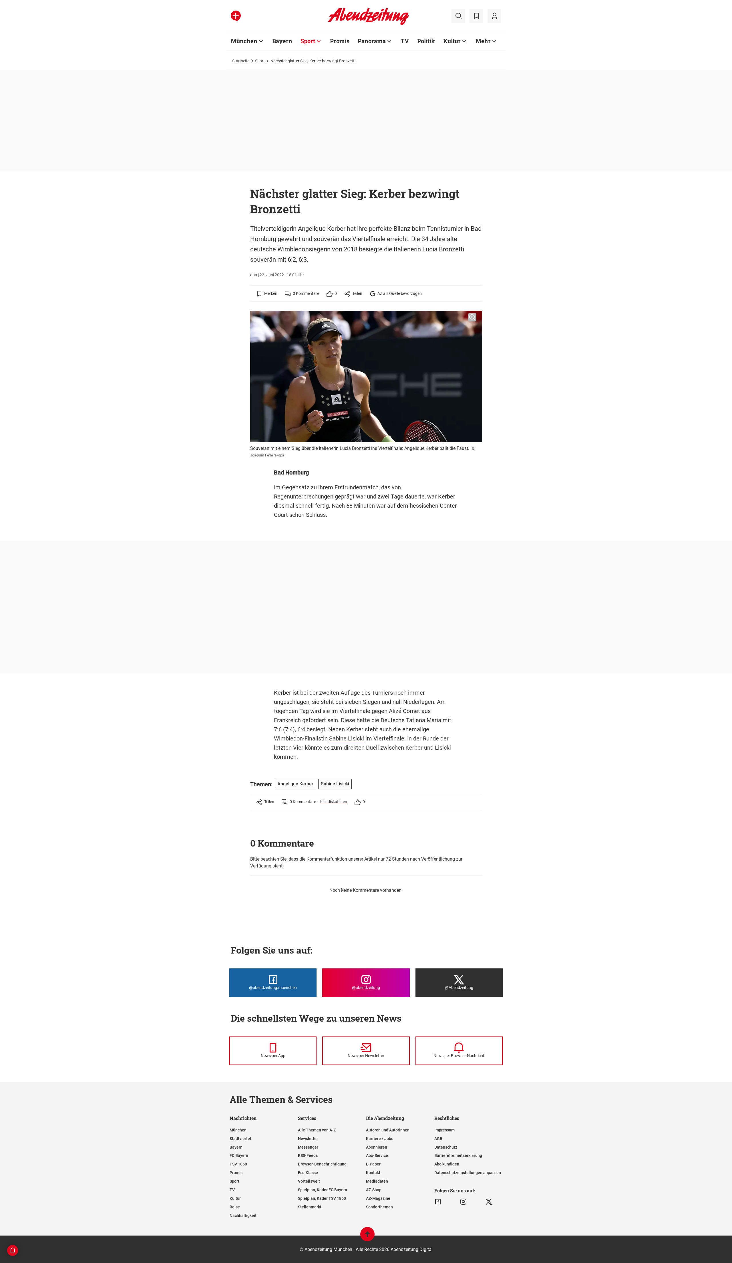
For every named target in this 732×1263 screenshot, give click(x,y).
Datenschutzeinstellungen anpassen (467, 1172)
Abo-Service (377, 1155)
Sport (308, 41)
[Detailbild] (472, 317)
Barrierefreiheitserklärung (458, 1155)
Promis (339, 41)
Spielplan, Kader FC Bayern (322, 1189)
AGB (438, 1138)
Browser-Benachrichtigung (322, 1164)
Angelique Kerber (295, 784)
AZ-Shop (373, 1189)
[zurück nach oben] (367, 1236)
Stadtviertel (240, 1138)
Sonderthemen (379, 1207)
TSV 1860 (238, 1164)
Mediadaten (377, 1181)
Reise (235, 1207)
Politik (426, 41)
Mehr (483, 41)
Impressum (444, 1130)
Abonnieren (376, 1147)
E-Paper (373, 1164)
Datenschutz (445, 1147)
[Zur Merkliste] (476, 16)
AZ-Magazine (378, 1198)
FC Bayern (239, 1155)
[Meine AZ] (494, 16)
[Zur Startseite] (368, 24)
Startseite (240, 61)
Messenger (308, 1147)
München (244, 41)
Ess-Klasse (308, 1172)
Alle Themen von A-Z (317, 1130)
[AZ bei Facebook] (437, 1202)
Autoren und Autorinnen (387, 1130)
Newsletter (308, 1138)
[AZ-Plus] (236, 16)
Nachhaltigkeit (243, 1215)
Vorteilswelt (309, 1181)
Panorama (372, 41)
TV (405, 41)
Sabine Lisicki (346, 738)
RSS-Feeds (308, 1155)
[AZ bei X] (488, 1202)
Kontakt (373, 1172)
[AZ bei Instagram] (463, 1202)
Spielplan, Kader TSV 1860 (322, 1198)
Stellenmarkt (309, 1207)
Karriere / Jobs (379, 1138)
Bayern (282, 41)
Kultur (452, 41)
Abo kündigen (446, 1164)
